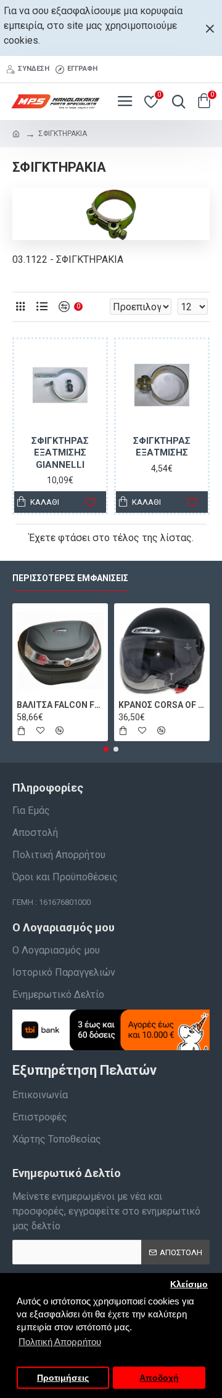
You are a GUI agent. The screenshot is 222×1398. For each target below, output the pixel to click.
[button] (106, 749)
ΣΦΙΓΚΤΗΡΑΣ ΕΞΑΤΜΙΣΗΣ (162, 447)
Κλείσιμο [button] (189, 1284)
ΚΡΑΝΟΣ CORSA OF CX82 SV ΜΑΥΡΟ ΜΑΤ (161, 705)
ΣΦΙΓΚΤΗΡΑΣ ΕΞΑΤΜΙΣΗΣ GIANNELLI (60, 452)
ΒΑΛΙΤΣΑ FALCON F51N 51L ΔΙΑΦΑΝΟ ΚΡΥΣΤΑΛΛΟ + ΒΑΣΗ (60, 705)
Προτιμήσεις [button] (63, 1378)
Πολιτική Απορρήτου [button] (59, 1341)
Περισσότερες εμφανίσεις (70, 578)
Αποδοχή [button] (159, 1378)
